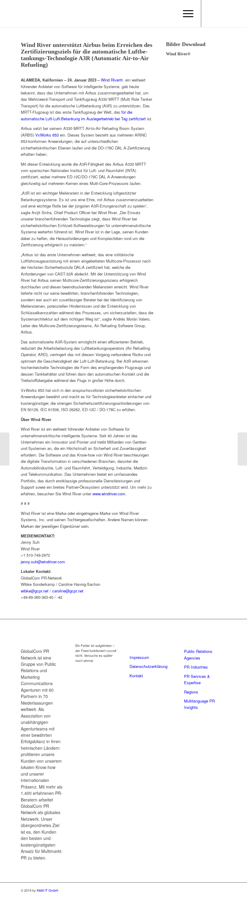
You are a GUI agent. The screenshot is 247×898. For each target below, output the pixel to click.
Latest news (91, 635)
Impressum (139, 657)
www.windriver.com (108, 494)
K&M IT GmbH (47, 890)
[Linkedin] (210, 13)
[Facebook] (237, 13)
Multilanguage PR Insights (199, 704)
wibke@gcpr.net (34, 591)
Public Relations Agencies (198, 654)
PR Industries (196, 667)
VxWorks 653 (47, 135)
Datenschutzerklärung (148, 666)
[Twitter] (219, 13)
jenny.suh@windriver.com (43, 561)
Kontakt (136, 675)
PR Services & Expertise (197, 679)
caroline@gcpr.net (67, 591)
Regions (191, 692)
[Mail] (228, 13)
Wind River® (112, 80)
